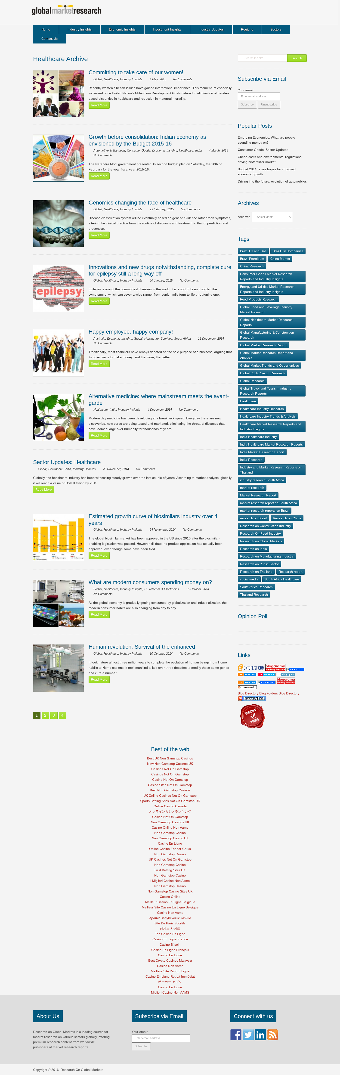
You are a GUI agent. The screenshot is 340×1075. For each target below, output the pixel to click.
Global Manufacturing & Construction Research (267, 335)
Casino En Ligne (170, 843)
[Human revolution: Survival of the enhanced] (58, 668)
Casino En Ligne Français (170, 950)
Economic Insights (122, 29)
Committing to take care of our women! (136, 72)
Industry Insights (80, 29)
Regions (247, 29)
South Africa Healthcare (282, 579)
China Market (280, 258)
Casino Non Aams (170, 912)
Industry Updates (211, 29)
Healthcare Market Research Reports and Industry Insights (270, 426)
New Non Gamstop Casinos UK (170, 763)
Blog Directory (248, 693)
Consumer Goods (138, 150)
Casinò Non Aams (170, 966)
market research (252, 487)
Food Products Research (258, 299)
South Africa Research (256, 587)
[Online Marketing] (251, 670)
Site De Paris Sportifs (170, 923)
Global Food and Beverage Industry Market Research (266, 309)
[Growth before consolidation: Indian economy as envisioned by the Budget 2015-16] (58, 158)
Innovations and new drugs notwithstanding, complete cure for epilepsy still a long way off (160, 270)
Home (45, 29)
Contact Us (49, 38)
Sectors (275, 29)
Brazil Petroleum (252, 258)
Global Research (252, 381)
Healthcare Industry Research (262, 409)
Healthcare (111, 79)
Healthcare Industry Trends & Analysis (268, 416)
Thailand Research (254, 594)
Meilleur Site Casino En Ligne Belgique (170, 907)
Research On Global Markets (82, 1070)
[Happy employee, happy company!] (58, 353)
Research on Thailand (256, 571)
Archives (244, 217)
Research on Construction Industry (265, 526)
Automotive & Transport (109, 150)
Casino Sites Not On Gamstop (170, 785)
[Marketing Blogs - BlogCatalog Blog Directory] (252, 730)
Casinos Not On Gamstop (170, 769)
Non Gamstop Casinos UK (170, 822)
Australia (99, 338)
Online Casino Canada (170, 806)
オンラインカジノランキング (170, 811)
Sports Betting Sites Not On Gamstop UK (170, 801)
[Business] (286, 675)
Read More (99, 105)
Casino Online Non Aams (170, 827)
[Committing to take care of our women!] (58, 93)
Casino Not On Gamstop (170, 779)
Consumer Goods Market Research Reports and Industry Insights (266, 276)
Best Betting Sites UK (170, 870)
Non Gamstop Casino (170, 833)
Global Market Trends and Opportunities (269, 365)
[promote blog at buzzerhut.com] (252, 700)
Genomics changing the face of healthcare (140, 202)
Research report (291, 571)
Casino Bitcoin (170, 944)
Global (97, 79)
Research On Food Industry (260, 533)
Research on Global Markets (261, 541)
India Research (251, 460)
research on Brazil (253, 518)
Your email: (246, 90)
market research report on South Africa (268, 503)
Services (166, 338)
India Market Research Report (262, 452)
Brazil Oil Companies (288, 251)
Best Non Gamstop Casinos (170, 790)
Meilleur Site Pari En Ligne (170, 971)
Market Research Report (258, 495)
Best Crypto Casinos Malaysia (170, 960)
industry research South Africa (262, 480)
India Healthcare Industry (258, 437)
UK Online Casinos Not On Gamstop (170, 795)
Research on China (287, 518)
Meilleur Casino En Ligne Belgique (170, 902)
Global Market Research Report (263, 345)
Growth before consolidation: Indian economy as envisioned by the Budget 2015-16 (147, 140)
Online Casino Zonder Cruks (170, 849)
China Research (252, 266)
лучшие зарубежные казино (170, 918)
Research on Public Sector (259, 564)
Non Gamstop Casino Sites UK (170, 891)
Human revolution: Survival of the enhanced (142, 647)
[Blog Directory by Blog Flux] (247, 675)
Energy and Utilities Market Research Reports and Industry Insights (267, 289)
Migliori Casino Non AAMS (170, 992)
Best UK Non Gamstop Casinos (170, 758)
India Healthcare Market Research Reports (271, 444)
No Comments (182, 79)
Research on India (253, 549)
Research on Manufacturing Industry (267, 556)
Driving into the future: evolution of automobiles (272, 181)
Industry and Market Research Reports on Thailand (271, 469)
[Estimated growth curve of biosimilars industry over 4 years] (58, 537)
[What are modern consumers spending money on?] (58, 603)
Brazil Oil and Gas (253, 251)
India (198, 150)
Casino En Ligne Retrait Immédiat (170, 976)
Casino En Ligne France (170, 939)
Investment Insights (167, 29)
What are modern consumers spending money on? (150, 582)
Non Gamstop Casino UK (170, 838)
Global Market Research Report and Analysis (266, 355)
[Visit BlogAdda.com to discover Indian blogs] (266, 675)
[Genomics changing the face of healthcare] (58, 224)
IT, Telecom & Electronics (161, 589)
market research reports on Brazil (264, 510)
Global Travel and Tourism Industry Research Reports (265, 391)
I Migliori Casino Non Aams (170, 881)
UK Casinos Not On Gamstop (170, 859)
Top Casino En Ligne (170, 934)
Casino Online (170, 896)
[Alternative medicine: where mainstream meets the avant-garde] (58, 417)
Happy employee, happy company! (131, 331)
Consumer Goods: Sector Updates (263, 150)
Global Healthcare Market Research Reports (266, 322)
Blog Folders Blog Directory (279, 693)
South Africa (182, 338)
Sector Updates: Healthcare (67, 462)
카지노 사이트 (170, 928)
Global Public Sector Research (262, 373)
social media (249, 579)
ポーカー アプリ (170, 982)
